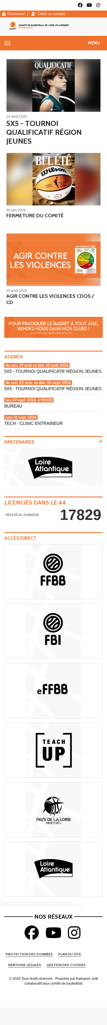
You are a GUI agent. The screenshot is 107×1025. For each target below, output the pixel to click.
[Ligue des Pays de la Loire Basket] (53, 809)
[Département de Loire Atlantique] (53, 869)
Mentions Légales (24, 965)
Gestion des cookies (66, 965)
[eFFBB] (53, 690)
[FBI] (53, 631)
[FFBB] (53, 571)
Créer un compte (51, 14)
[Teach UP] (53, 750)
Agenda (13, 356)
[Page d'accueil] (54, 996)
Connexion (16, 14)
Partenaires (19, 442)
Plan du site (69, 954)
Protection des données (29, 954)
